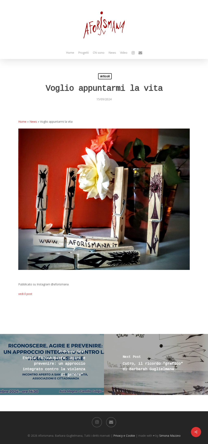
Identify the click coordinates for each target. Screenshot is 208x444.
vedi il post (25, 294)
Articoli (105, 76)
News (33, 121)
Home (22, 121)
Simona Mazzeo (170, 435)
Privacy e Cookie (124, 435)
